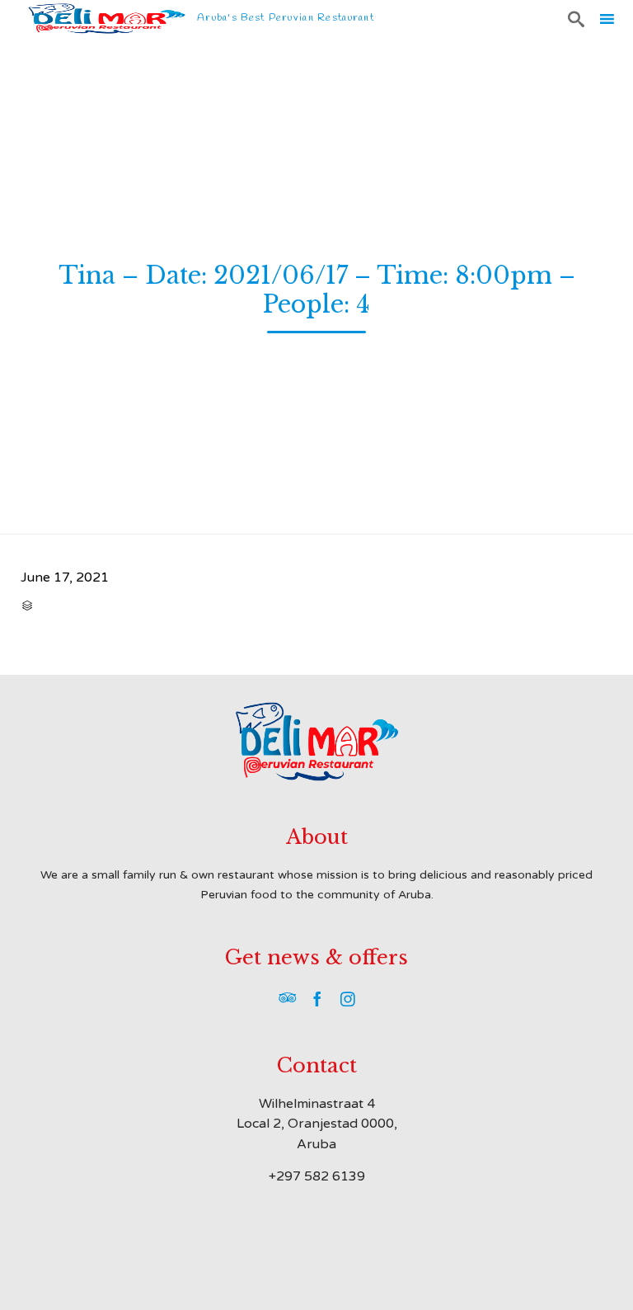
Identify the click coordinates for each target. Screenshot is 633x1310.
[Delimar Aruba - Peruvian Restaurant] (106, 18)
